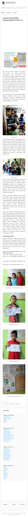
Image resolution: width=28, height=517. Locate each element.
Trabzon (5, 468)
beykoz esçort (7, 439)
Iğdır (5, 478)
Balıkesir (6, 474)
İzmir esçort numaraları (9, 435)
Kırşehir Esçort (7, 452)
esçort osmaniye (8, 436)
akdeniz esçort (7, 432)
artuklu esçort (7, 431)
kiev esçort (6, 441)
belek (5, 419)
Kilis (4, 471)
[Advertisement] (14, 36)
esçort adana (7, 434)
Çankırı (5, 477)
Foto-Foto (5, 403)
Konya (5, 467)
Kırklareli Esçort (7, 455)
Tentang (15, 12)
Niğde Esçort (7, 454)
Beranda (3, 12)
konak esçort (7, 429)
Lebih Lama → (23, 504)
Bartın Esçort (7, 451)
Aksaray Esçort (7, 449)
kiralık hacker (7, 416)
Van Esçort (6, 448)
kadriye (5, 421)
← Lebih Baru (4, 504)
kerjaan (11, 403)
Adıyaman (6, 470)
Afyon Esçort (7, 459)
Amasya (5, 475)
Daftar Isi (9, 12)
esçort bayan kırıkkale (9, 438)
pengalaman (17, 403)
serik (5, 422)
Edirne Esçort (7, 457)
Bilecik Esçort (7, 458)
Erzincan (6, 472)
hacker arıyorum (7, 418)
